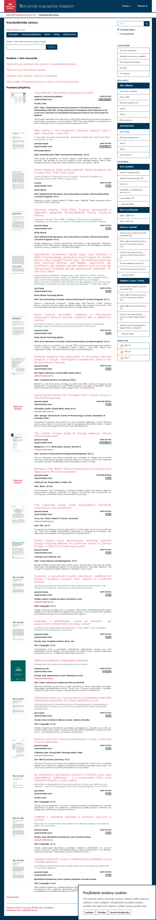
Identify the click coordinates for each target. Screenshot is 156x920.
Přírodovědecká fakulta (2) (132, 263)
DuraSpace (49, 908)
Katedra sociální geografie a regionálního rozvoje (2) (132, 326)
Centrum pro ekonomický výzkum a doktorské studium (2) (132, 255)
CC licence (124, 74)
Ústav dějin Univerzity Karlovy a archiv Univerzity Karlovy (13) (133, 244)
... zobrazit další (127, 204)
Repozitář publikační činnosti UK (20, 15)
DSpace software (14, 908)
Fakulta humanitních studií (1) (133, 269)
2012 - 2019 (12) (126, 221)
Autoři (47, 34)
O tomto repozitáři (128, 51)
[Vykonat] (147, 23)
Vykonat (51, 47)
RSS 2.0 (127, 352)
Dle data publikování (31, 34)
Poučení (123, 68)
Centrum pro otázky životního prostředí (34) (133, 234)
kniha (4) (124, 184)
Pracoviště (13, 34)
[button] (126, 6)
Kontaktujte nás (13, 910)
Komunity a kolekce (128, 91)
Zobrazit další (12, 897)
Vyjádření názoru (30, 910)
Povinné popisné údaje (130, 62)
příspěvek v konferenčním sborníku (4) (131, 191)
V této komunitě (127, 34)
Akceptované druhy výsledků (132, 56)
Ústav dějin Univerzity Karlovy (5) (133, 307)
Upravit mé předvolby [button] (119, 912)
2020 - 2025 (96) (127, 216)
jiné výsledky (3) (127, 198)
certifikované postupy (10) (131, 178)
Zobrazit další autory (43, 376)
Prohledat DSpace (127, 30)
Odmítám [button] (102, 912)
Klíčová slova (69, 34)
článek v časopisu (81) (130, 172)
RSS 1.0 (127, 345)
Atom (126, 358)
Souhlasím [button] (89, 912)
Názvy (57, 34)
